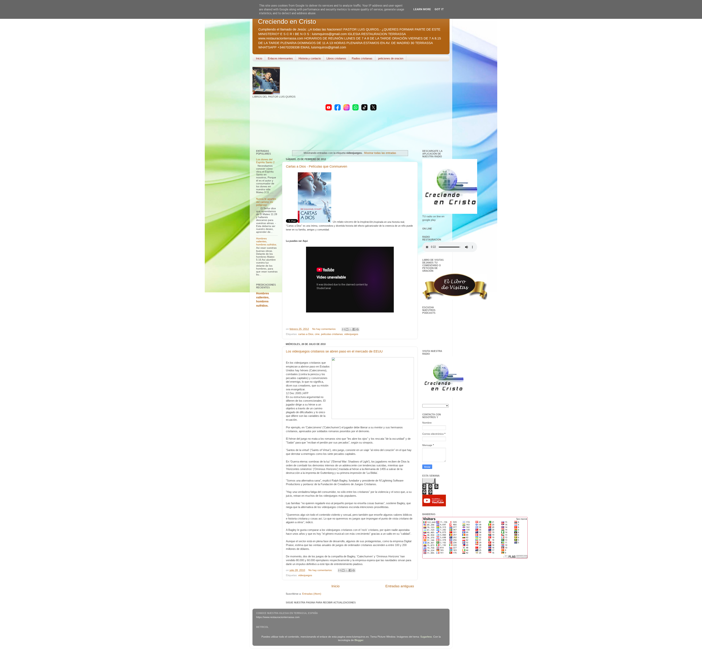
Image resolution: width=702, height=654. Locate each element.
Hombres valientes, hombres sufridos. (266, 241)
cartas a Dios (305, 334)
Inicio (259, 58)
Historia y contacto (310, 58)
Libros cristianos (336, 58)
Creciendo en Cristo (287, 21)
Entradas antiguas (399, 586)
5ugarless (426, 636)
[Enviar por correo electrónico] (343, 329)
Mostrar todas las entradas (380, 152)
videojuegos (351, 334)
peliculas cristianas (332, 334)
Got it (439, 9)
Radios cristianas (362, 58)
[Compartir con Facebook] (354, 329)
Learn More (422, 9)
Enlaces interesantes (280, 58)
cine (317, 334)
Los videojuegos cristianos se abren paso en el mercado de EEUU (334, 351)
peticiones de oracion (390, 58)
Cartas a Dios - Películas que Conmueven (316, 166)
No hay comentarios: (324, 329)
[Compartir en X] (350, 329)
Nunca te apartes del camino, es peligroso (266, 202)
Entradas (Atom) (311, 593)
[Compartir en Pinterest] (357, 329)
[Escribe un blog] (347, 329)
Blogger (358, 640)
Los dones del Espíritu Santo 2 (265, 161)
